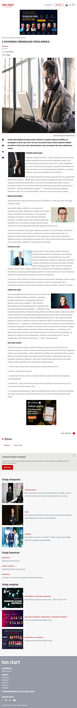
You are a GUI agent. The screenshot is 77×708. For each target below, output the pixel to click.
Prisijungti (59, 4)
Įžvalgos (6, 445)
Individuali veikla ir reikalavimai (13, 569)
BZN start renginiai (32, 617)
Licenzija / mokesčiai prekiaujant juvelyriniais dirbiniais (22, 578)
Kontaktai (5, 680)
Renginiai (47, 596)
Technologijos (30, 490)
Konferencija (30, 596)
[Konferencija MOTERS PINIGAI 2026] (12, 639)
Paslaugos (6, 677)
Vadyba (7, 37)
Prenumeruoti (48, 5)
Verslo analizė (18, 445)
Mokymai (39, 596)
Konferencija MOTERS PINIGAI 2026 (38, 641)
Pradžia (3, 37)
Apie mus (5, 685)
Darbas (4, 683)
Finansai (28, 534)
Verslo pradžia (8, 566)
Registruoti (7, 467)
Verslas (5, 46)
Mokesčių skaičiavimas (11, 561)
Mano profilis (6, 671)
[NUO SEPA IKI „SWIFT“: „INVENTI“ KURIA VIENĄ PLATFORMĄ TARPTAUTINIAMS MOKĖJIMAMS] (12, 537)
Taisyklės (5, 688)
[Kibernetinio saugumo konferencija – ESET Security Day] (12, 598)
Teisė (27, 512)
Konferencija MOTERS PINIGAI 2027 (38, 620)
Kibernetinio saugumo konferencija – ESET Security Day (46, 600)
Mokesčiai (6, 557)
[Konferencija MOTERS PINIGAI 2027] (12, 618)
